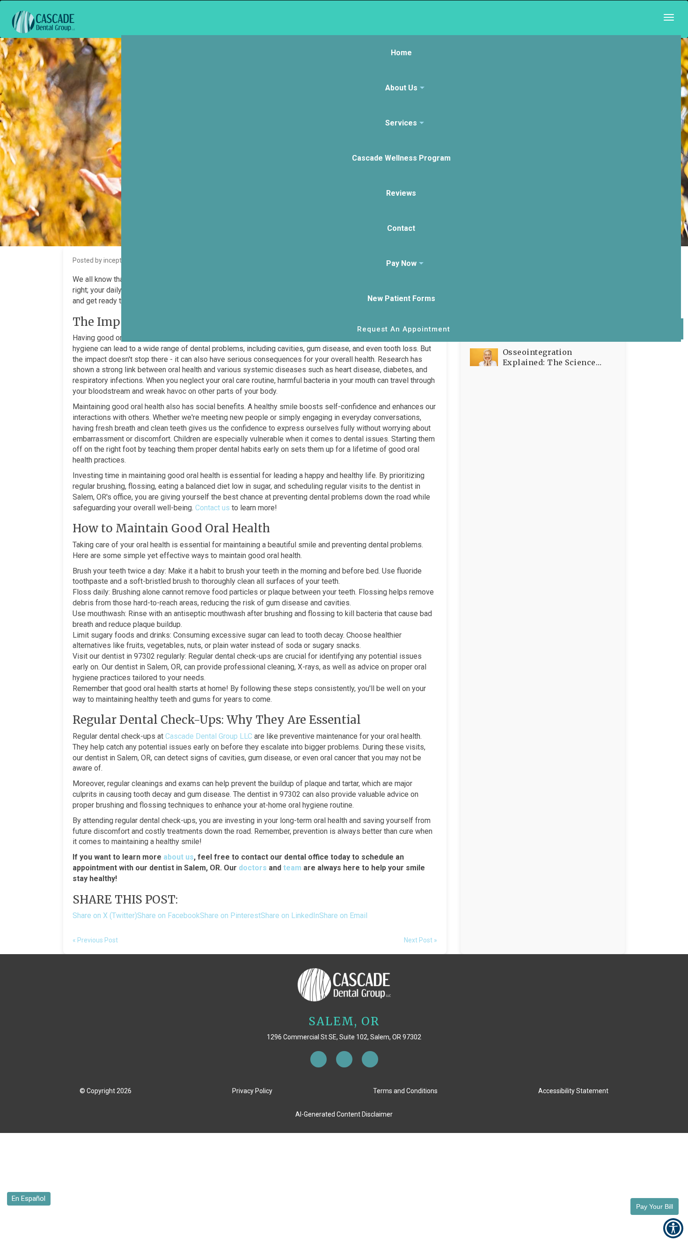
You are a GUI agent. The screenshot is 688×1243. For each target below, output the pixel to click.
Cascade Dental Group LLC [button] (208, 736)
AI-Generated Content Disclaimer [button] (344, 1114)
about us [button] (178, 857)
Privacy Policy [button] (252, 1091)
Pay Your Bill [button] (654, 1206)
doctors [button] (253, 867)
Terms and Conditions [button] (405, 1091)
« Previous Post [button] (95, 940)
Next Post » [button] (420, 940)
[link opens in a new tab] (318, 1059)
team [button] (292, 867)
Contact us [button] (212, 507)
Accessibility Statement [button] (573, 1091)
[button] (344, 22)
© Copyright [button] (106, 1091)
